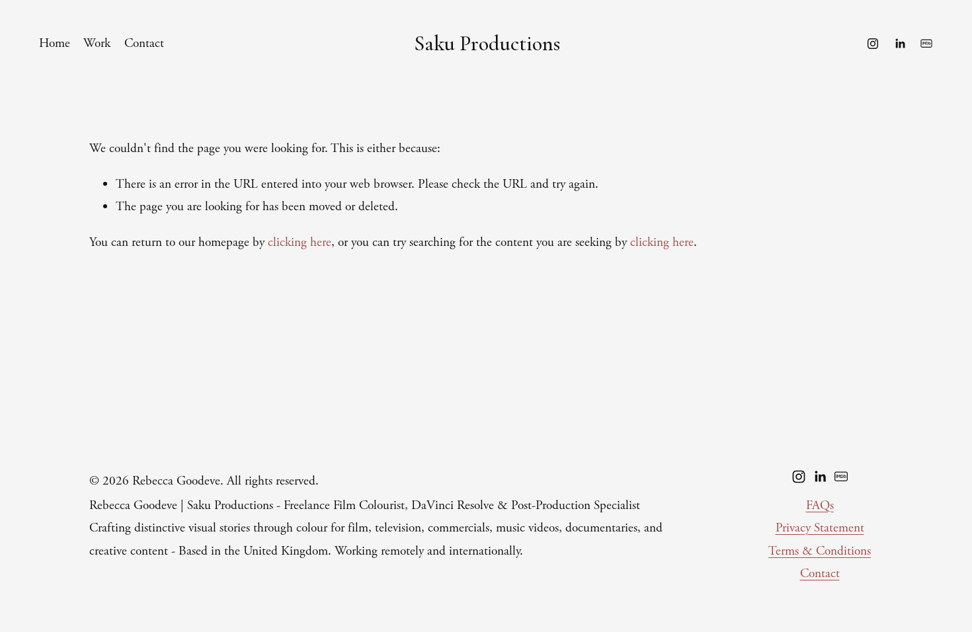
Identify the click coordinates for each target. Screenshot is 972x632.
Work (96, 43)
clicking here (299, 242)
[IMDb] (926, 43)
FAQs (820, 505)
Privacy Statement (820, 528)
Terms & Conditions (819, 551)
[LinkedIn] (900, 43)
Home (54, 43)
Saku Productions (487, 43)
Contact (144, 43)
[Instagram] (872, 43)
